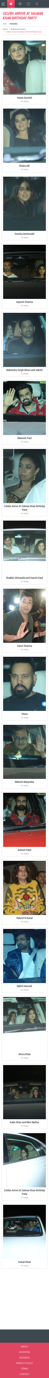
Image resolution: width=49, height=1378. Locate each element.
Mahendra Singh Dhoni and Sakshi (24, 370)
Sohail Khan (24, 1262)
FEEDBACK (24, 1357)
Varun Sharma (24, 646)
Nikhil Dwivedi (24, 986)
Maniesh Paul (24, 438)
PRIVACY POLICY (24, 1363)
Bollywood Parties (18, 29)
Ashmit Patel (24, 850)
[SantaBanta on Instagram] (28, 4)
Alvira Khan (25, 1054)
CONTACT (24, 1374)
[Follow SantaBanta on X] (37, 4)
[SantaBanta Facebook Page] (20, 4)
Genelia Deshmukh (24, 234)
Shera (25, 714)
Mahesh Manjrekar (24, 782)
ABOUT (24, 1346)
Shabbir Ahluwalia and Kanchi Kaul (24, 577)
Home (5, 29)
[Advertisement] (24, 1298)
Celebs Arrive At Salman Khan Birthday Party (24, 507)
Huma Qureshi (24, 97)
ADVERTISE (24, 1352)
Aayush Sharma (24, 302)
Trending (13, 23)
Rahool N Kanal (24, 918)
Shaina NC (24, 165)
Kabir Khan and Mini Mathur (24, 1122)
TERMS (24, 1368)
